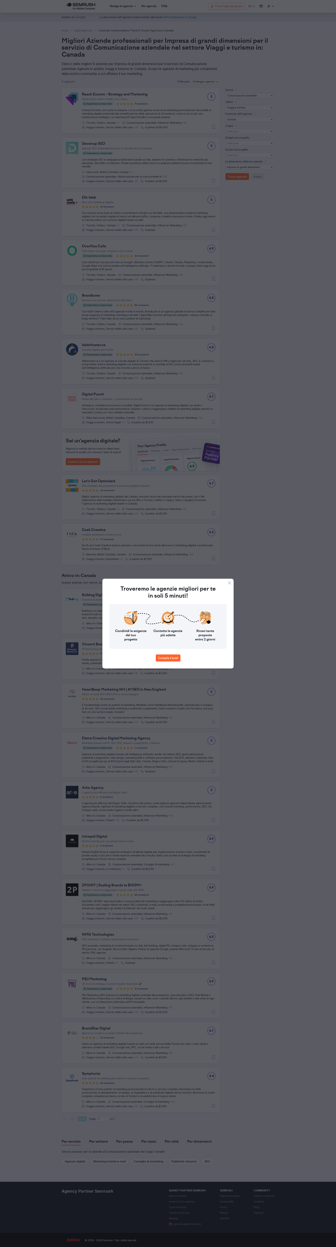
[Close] (229, 583)
